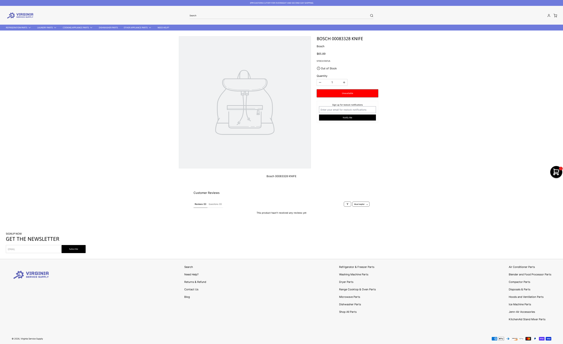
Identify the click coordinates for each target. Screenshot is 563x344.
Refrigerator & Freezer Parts (356, 266)
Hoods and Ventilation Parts (526, 296)
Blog (187, 296)
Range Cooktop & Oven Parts (357, 289)
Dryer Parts (346, 281)
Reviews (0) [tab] (200, 204)
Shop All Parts (348, 311)
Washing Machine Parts (353, 274)
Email (11, 249)
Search (188, 266)
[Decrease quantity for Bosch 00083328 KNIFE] (320, 82)
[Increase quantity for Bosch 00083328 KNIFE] (344, 82)
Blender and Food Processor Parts (530, 274)
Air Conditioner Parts (522, 266)
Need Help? (191, 274)
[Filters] (347, 204)
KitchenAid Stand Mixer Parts (527, 319)
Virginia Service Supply (32, 338)
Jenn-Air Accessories (522, 311)
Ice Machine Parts (520, 304)
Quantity (322, 75)
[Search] (370, 15)
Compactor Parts (519, 281)
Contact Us (191, 289)
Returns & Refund (195, 281)
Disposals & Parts (519, 289)
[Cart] (554, 15)
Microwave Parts (349, 296)
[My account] (547, 15)
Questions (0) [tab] (215, 204)
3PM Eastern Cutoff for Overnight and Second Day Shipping (281, 3)
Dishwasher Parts (350, 304)
